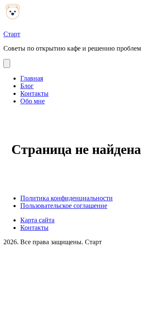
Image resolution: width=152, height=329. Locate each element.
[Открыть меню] (6, 63)
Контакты (34, 93)
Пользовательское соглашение (63, 205)
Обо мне (32, 101)
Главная (31, 78)
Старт (11, 34)
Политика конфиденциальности (66, 198)
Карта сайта (37, 220)
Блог (27, 85)
